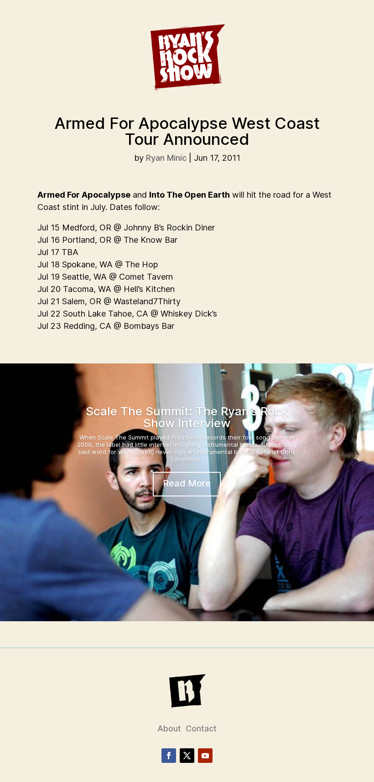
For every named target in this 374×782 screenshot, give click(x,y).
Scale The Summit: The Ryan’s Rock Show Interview (187, 417)
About (169, 728)
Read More (187, 483)
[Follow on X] (187, 755)
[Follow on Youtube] (205, 755)
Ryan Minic (166, 158)
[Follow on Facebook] (168, 755)
